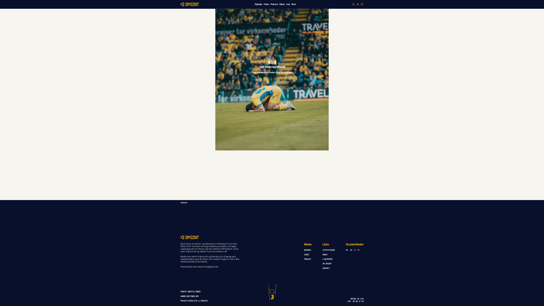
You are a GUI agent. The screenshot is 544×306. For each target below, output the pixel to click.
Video (266, 4)
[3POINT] (272, 237)
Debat (282, 4)
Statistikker (329, 250)
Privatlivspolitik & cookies (194, 301)
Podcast (274, 4)
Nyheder (258, 4)
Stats (293, 4)
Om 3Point (327, 264)
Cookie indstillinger (190, 292)
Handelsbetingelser (189, 296)
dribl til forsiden (284, 73)
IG (351, 250)
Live (288, 4)
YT (358, 250)
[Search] (353, 4)
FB (347, 250)
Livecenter (327, 259)
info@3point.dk (211, 267)
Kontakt (326, 268)
